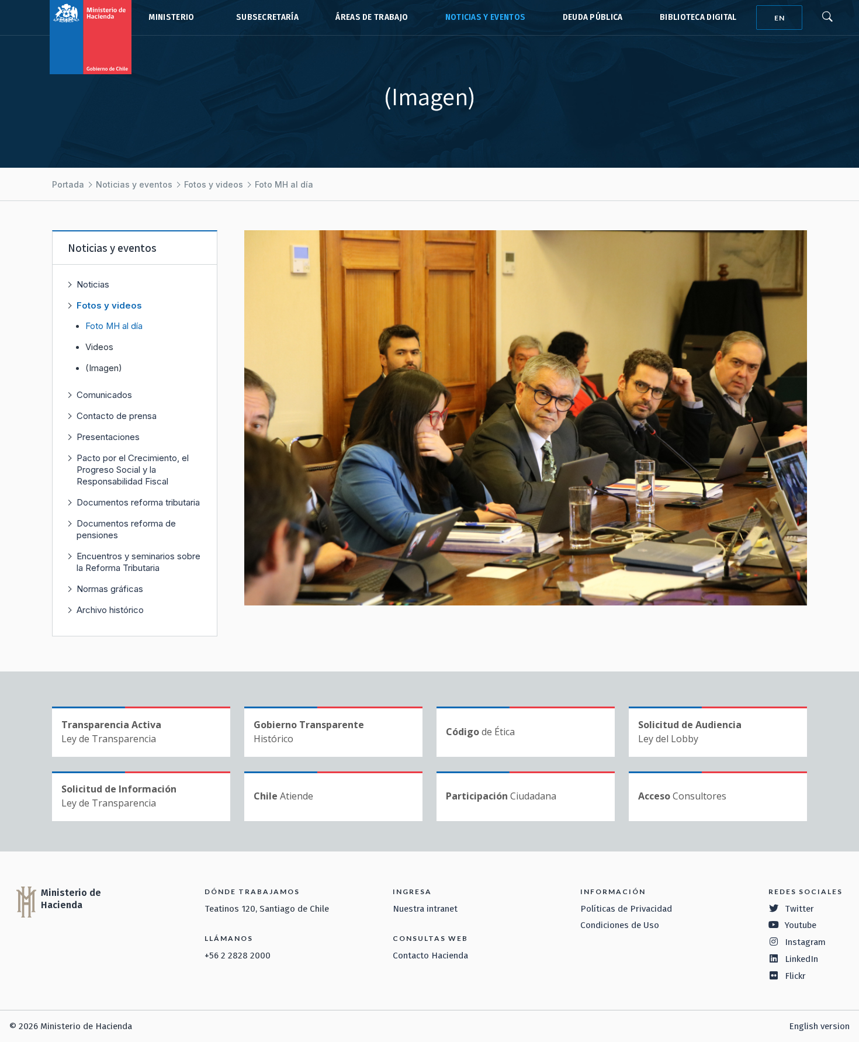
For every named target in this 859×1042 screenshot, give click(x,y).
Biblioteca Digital (698, 17)
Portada (68, 184)
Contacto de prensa (117, 415)
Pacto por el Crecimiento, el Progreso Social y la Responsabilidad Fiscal (133, 469)
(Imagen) (103, 368)
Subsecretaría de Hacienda (265, 17)
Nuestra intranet (425, 908)
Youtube (800, 925)
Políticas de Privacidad (626, 908)
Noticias (93, 284)
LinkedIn (801, 959)
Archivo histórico (110, 609)
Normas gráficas (110, 588)
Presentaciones (108, 436)
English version (819, 1026)
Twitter (799, 908)
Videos (99, 347)
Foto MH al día (284, 184)
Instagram (805, 942)
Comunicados (104, 394)
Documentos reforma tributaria (138, 502)
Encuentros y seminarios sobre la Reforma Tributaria (138, 562)
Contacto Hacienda (430, 955)
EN (779, 17)
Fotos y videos (213, 184)
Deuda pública (593, 17)
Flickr (795, 976)
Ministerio (171, 17)
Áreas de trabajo (371, 17)
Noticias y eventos (485, 17)
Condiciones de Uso (619, 925)
